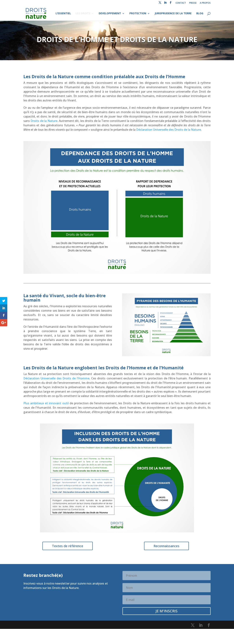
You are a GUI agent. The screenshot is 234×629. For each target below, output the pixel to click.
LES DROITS (83, 13)
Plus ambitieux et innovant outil (46, 403)
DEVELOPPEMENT (110, 13)
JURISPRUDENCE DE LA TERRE (173, 13)
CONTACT (181, 3)
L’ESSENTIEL (63, 13)
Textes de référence (67, 546)
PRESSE (193, 3)
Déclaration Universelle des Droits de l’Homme (56, 378)
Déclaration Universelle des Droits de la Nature (168, 130)
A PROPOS (205, 3)
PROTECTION (137, 13)
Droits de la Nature (44, 121)
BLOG (199, 13)
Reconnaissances (166, 546)
